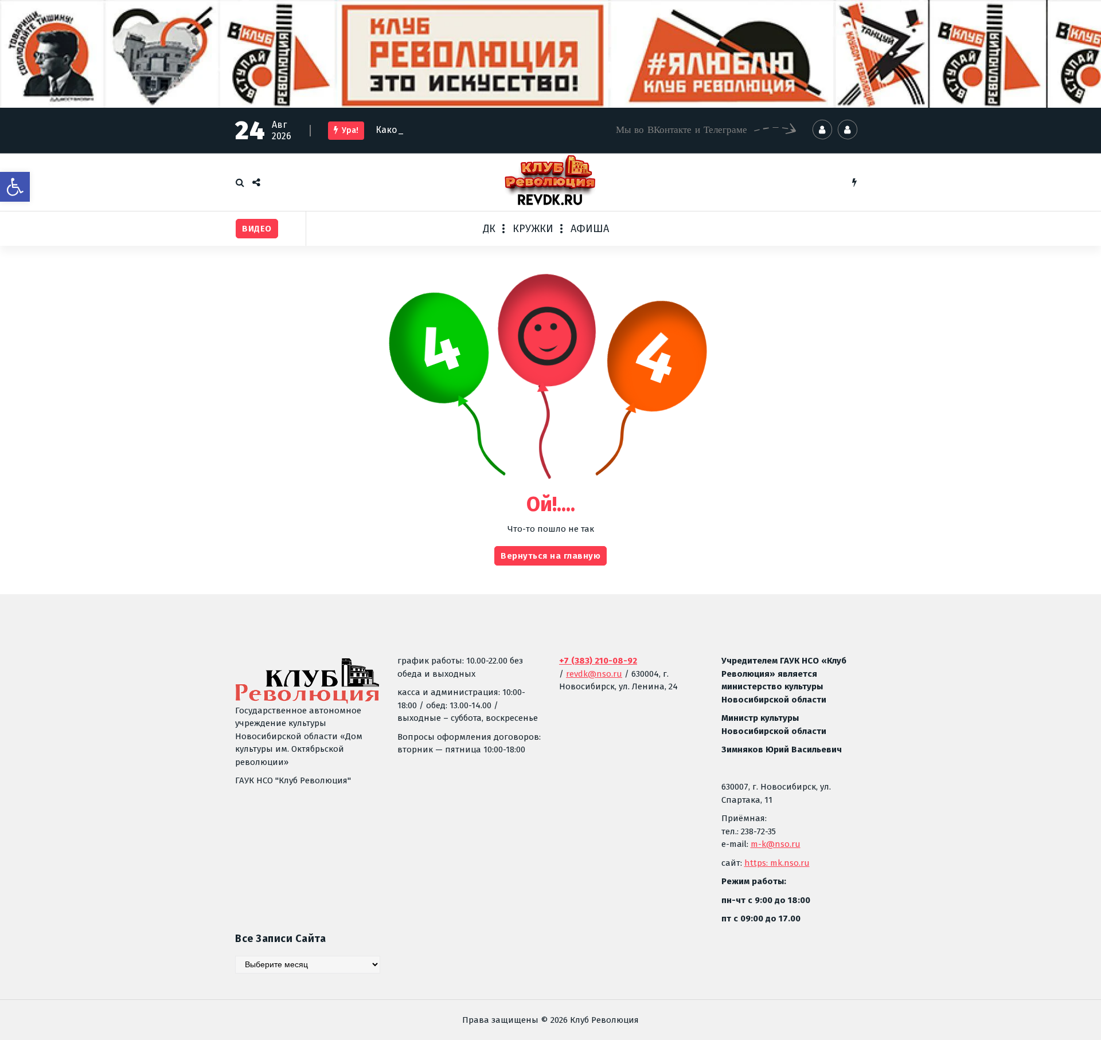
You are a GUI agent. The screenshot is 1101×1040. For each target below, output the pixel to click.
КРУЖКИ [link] (533, 228)
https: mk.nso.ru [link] (777, 863)
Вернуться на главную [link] (550, 556)
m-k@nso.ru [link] (776, 844)
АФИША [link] (590, 228)
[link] (15, 187)
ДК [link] (489, 228)
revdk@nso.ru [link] (594, 674)
